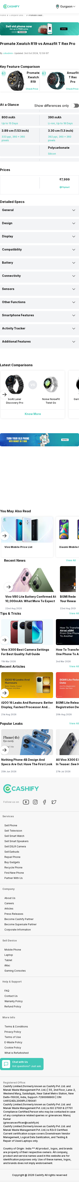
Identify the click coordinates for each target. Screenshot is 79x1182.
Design (7, 223)
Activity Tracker (13, 328)
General (8, 210)
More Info (8, 1017)
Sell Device (9, 940)
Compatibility (12, 249)
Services (8, 816)
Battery (7, 262)
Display (7, 236)
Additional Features (16, 341)
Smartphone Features (18, 315)
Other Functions (14, 302)
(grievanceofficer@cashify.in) (21, 1122)
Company (8, 888)
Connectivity (11, 275)
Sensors (8, 289)
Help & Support (11, 981)
